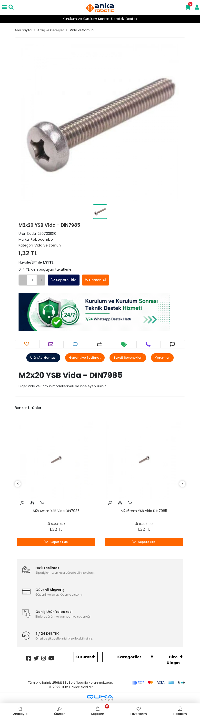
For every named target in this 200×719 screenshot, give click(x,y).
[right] (182, 483)
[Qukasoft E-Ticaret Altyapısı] (100, 698)
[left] (18, 483)
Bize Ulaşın (173, 660)
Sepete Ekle (66, 279)
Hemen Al (97, 279)
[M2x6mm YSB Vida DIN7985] (144, 460)
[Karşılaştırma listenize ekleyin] (100, 344)
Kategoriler (129, 657)
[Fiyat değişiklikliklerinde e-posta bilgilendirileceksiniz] (124, 344)
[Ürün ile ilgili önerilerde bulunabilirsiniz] (173, 344)
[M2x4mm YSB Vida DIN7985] (56, 460)
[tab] (43, 357)
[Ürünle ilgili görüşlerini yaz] (75, 344)
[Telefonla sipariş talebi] (148, 344)
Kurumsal (85, 657)
